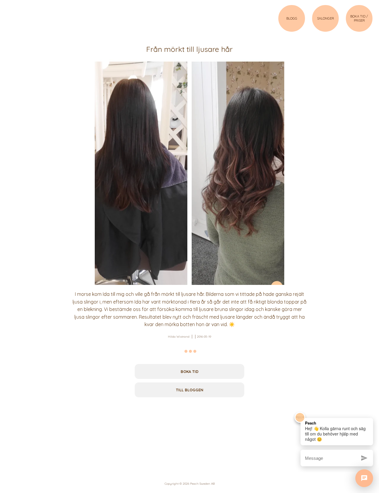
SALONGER (325, 18)
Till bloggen (189, 389)
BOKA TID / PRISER (359, 18)
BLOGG (291, 18)
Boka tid (189, 371)
